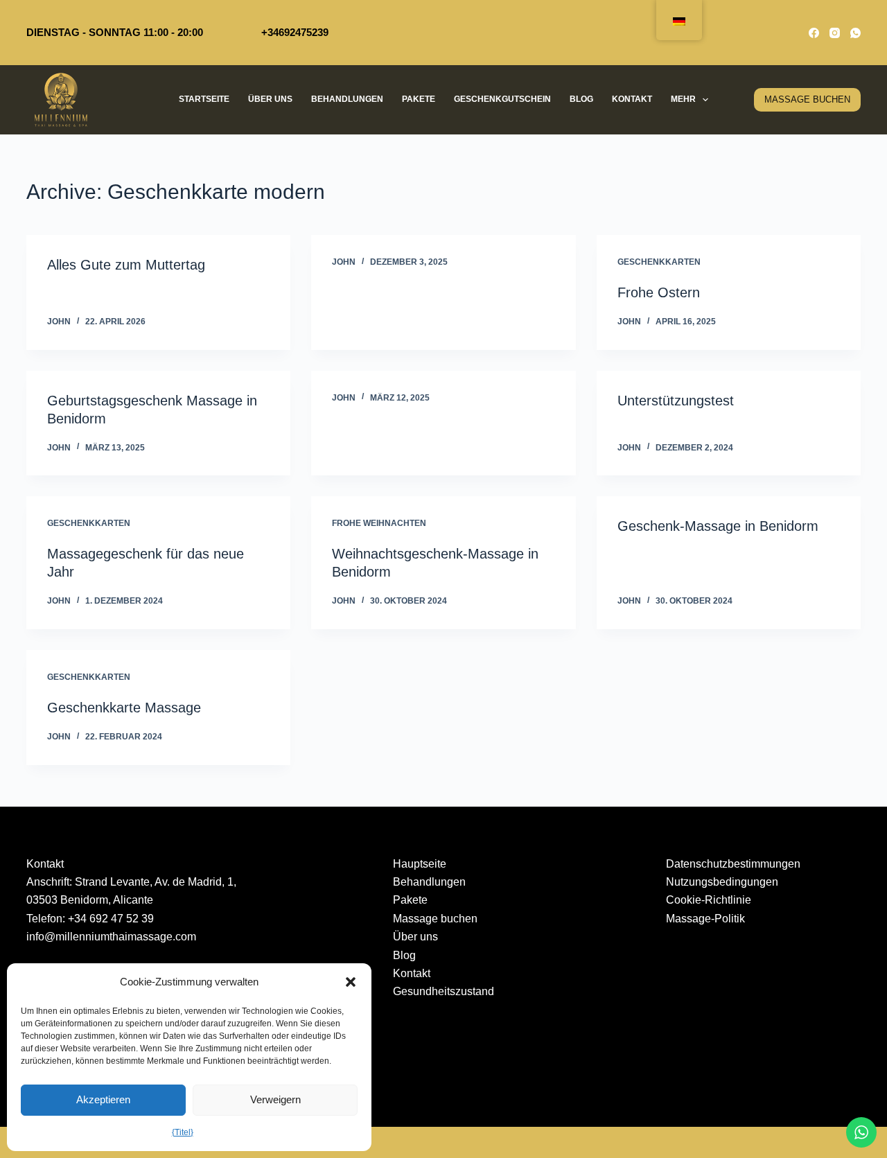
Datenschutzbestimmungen (733, 864)
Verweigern (275, 1099)
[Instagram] (834, 33)
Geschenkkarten (659, 262)
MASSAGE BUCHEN (807, 99)
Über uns (270, 99)
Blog (581, 99)
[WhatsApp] (855, 33)
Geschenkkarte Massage (124, 707)
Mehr (683, 99)
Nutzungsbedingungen (722, 882)
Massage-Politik (705, 918)
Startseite (204, 99)
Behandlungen (347, 99)
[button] (351, 982)
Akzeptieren (103, 1099)
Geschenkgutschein (502, 99)
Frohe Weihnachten (379, 523)
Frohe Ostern (658, 292)
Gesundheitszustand (443, 991)
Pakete (418, 99)
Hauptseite (419, 864)
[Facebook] (814, 33)
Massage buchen (435, 918)
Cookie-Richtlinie (708, 900)
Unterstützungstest (675, 400)
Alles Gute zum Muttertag (126, 264)
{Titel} (182, 1132)
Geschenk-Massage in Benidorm (717, 526)
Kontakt (632, 99)
